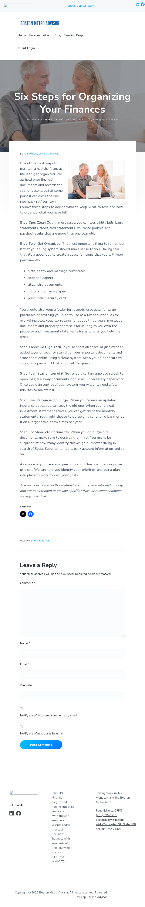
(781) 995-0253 (106, 815)
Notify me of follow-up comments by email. (49, 715)
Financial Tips (41, 540)
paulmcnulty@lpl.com (110, 820)
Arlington (102, 797)
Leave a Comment (49, 153)
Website (26, 685)
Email (24, 664)
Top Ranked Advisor (94, 897)
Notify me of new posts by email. (42, 733)
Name (25, 643)
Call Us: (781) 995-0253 (80, 5)
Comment (27, 583)
